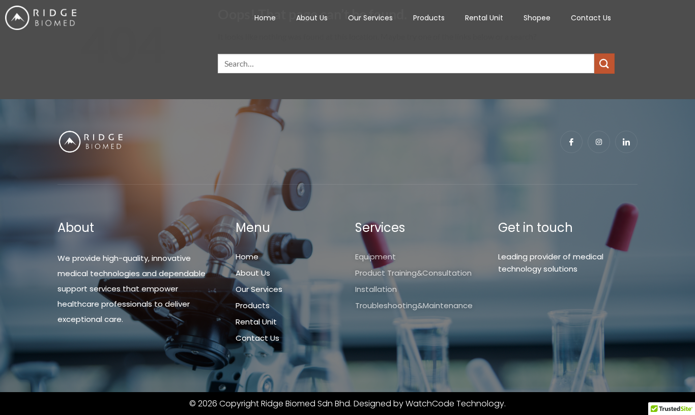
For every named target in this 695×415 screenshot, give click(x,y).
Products (429, 18)
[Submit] (604, 63)
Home (265, 18)
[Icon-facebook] (571, 142)
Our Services (370, 18)
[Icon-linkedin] (626, 142)
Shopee (537, 18)
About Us (312, 18)
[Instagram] (599, 142)
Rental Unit (484, 18)
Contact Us (591, 18)
